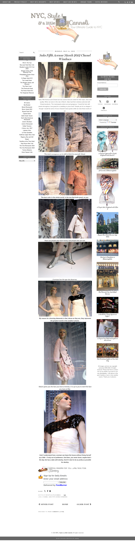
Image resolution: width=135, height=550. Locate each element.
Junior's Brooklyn (27, 121)
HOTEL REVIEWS (101, 2)
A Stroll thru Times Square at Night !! (107, 315)
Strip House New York (27, 143)
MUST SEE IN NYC (70, 2)
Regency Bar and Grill (27, 137)
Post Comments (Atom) (56, 511)
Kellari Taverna (27, 126)
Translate (113, 122)
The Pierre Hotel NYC (27, 90)
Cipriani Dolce (27, 113)
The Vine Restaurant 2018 (27, 148)
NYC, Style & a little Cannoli (64, 533)
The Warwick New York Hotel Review (108, 293)
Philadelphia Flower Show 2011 (27, 75)
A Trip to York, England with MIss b (107, 208)
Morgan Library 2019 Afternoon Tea (27, 71)
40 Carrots (27, 103)
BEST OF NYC (55, 2)
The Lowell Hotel (27, 80)
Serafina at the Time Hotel (26, 141)
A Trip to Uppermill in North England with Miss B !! (108, 154)
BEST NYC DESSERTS (38, 2)
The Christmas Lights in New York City (107, 360)
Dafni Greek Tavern (27, 116)
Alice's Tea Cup (27, 62)
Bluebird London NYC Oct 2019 (27, 67)
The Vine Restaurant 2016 (27, 145)
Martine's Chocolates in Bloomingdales (107, 258)
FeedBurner (61, 485)
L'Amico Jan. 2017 (27, 128)
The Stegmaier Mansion (27, 93)
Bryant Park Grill (27, 111)
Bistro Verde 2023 (27, 109)
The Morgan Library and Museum (27, 83)
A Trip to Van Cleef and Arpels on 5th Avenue (107, 339)
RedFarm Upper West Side (27, 134)
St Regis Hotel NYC (27, 78)
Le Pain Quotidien (27, 132)
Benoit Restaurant (27, 107)
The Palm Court (27, 86)
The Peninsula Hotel (27, 88)
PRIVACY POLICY (20, 2)
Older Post (83, 504)
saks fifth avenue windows (58, 497)
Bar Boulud (27, 105)
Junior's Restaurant (27, 124)
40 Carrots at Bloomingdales (107, 170)
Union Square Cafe (27, 152)
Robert (27, 139)
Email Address (101, 82)
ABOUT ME (7, 2)
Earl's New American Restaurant (27, 118)
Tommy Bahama (27, 150)
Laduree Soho (27, 130)
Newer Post (47, 504)
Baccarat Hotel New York (27, 65)
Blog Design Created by (67, 538)
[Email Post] (64, 495)
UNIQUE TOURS (86, 2)
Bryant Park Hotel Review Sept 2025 (107, 236)
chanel (45, 497)
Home (65, 504)
